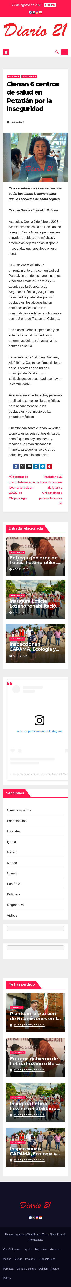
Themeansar (35, 1239)
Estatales (14, 831)
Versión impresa (12, 1249)
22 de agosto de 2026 (29, 1025)
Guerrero (55, 1249)
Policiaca (13, 76)
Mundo (12, 863)
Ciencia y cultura (19, 810)
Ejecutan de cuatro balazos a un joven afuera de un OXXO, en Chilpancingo (22, 487)
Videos (12, 915)
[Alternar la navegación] (64, 52)
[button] (57, 52)
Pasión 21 (14, 884)
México (12, 852)
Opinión (12, 873)
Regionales (29, 76)
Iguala (11, 842)
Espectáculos (16, 820)
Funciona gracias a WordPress (23, 1234)
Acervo (55, 1268)
